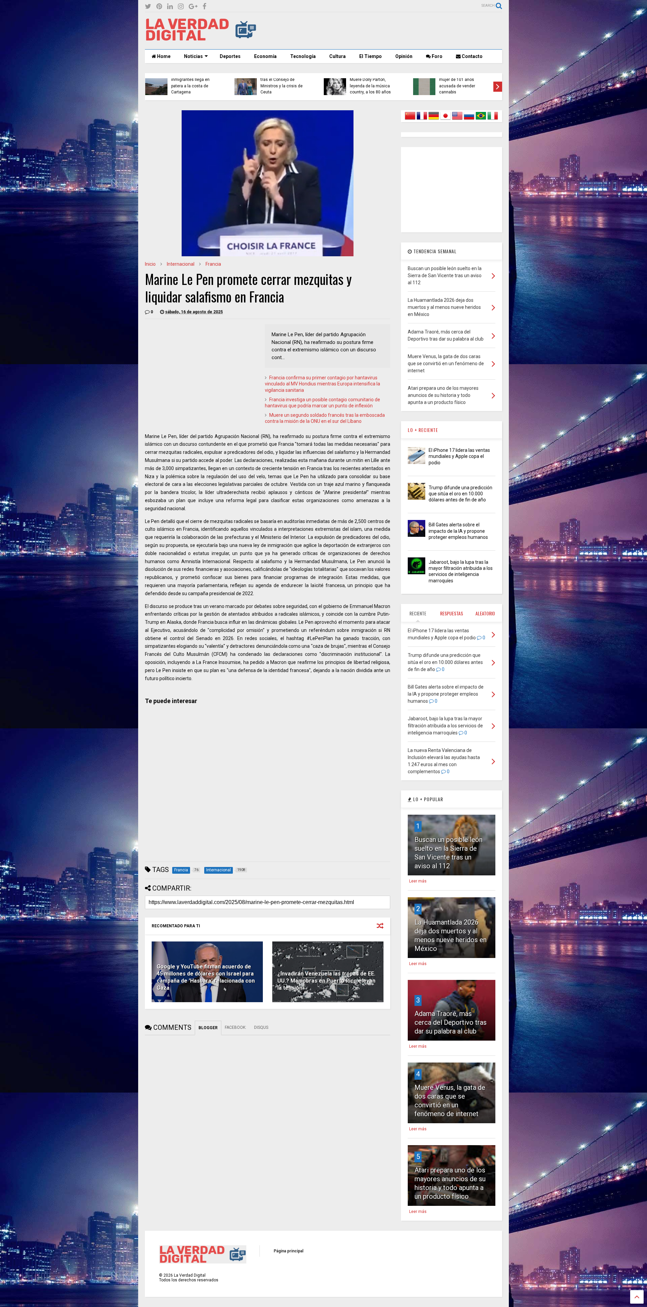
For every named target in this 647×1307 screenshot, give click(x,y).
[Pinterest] (159, 6)
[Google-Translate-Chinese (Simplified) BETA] (410, 119)
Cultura (337, 56)
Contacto (472, 56)
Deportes (230, 56)
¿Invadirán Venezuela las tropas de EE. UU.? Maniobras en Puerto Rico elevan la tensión (326, 980)
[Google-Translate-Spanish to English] (457, 119)
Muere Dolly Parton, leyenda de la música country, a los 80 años (196, 85)
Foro (436, 56)
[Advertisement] (379, 31)
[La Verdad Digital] (201, 38)
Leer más (418, 881)
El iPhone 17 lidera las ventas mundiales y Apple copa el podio (459, 456)
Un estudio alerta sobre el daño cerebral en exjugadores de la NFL (378, 85)
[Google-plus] (193, 6)
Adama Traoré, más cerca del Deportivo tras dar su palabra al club (450, 1022)
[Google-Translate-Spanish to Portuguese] (480, 119)
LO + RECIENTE (423, 429)
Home (163, 56)
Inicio (150, 264)
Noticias (193, 56)
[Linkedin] (170, 6)
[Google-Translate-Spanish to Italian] (492, 119)
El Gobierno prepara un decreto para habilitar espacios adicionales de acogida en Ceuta (467, 82)
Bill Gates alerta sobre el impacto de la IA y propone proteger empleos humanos (458, 531)
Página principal (288, 1251)
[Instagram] (181, 6)
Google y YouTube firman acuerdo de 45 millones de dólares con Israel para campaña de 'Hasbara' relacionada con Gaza (206, 977)
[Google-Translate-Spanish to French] (422, 119)
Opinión (403, 56)
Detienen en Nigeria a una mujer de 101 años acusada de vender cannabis (289, 82)
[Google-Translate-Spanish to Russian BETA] (469, 119)
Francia (213, 264)
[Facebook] (204, 6)
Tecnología (303, 56)
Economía (265, 56)
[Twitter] (148, 6)
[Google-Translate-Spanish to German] (433, 119)
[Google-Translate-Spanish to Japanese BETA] (445, 119)
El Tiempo (370, 56)
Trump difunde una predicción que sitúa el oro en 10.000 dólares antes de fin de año (460, 493)
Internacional (180, 264)
